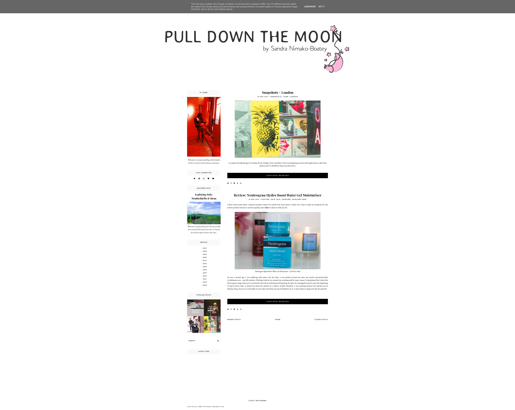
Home (277, 319)
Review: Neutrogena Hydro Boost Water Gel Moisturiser (277, 195)
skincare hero (299, 199)
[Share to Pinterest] (234, 183)
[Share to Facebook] (231, 183)
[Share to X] (228, 183)
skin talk (275, 199)
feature (265, 199)
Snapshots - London (277, 92)
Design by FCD (218, 406)
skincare (286, 199)
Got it (321, 6)
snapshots (276, 97)
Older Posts (321, 319)
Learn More (310, 6)
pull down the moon (202, 406)
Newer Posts (234, 319)
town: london (290, 97)
